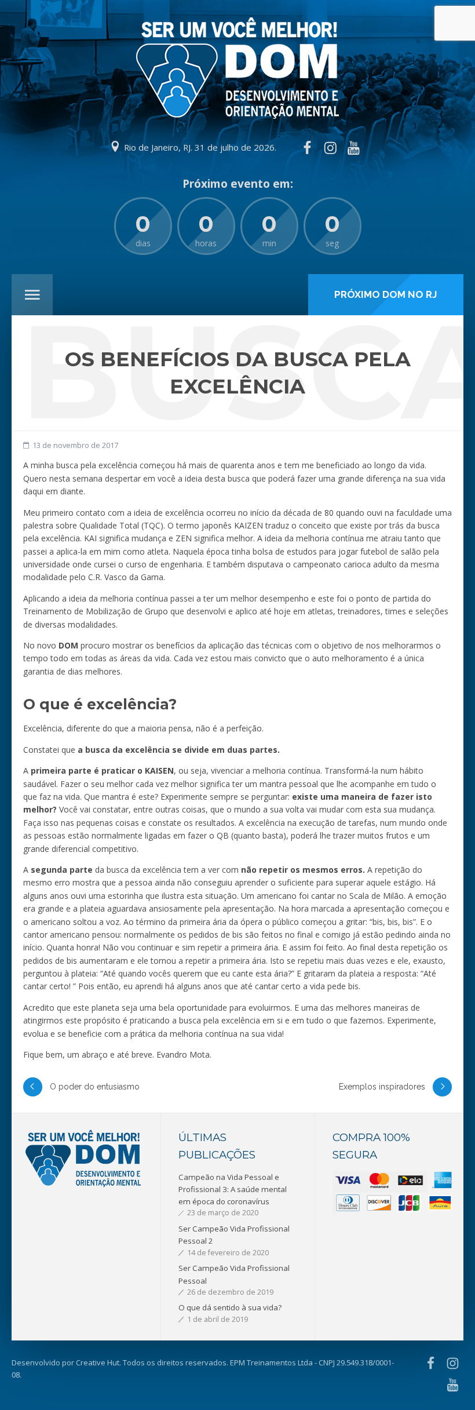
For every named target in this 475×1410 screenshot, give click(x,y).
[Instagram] (330, 147)
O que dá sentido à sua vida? (230, 1307)
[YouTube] (354, 147)
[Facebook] (307, 147)
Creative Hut (97, 1362)
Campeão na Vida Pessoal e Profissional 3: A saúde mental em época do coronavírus (232, 1189)
